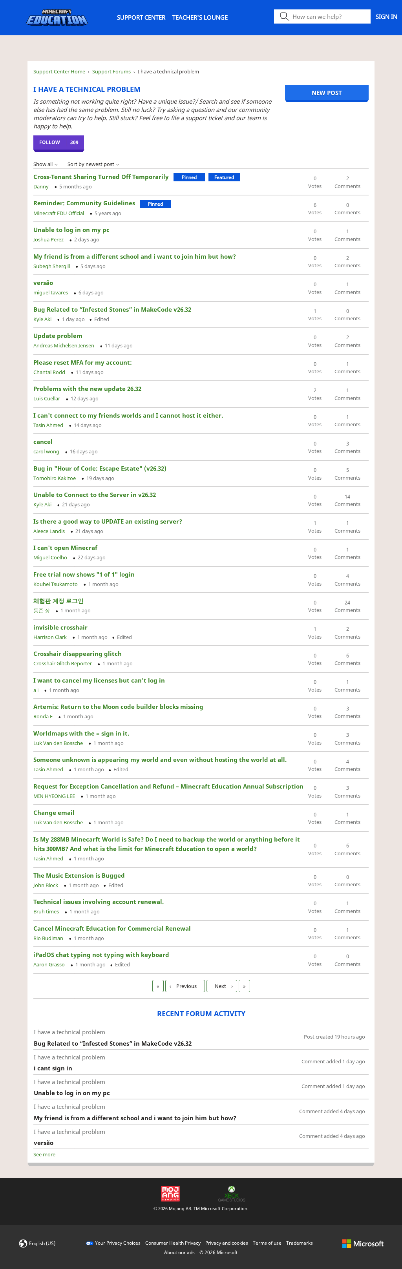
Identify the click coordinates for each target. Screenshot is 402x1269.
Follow (49, 142)
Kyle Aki (43, 319)
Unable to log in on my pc (71, 230)
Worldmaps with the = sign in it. (81, 733)
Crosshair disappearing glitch (77, 653)
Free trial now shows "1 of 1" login (84, 574)
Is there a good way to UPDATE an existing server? (107, 521)
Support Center (141, 17)
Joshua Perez (49, 239)
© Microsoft (218, 1252)
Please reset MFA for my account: (82, 362)
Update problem (57, 336)
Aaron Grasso (49, 964)
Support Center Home (59, 71)
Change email (54, 812)
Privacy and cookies (226, 1243)
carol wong (46, 451)
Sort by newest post (91, 164)
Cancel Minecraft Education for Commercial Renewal (112, 928)
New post (327, 93)
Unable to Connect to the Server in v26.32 (94, 494)
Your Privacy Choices (118, 1243)
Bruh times (46, 911)
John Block (46, 885)
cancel (43, 442)
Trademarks (299, 1243)
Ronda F (43, 716)
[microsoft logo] (363, 1243)
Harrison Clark (50, 637)
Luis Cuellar (47, 398)
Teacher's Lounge (200, 17)
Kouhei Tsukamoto (56, 584)
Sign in (386, 16)
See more (44, 1154)
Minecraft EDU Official (59, 213)
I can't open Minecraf (65, 547)
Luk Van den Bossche (58, 743)
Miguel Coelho (50, 557)
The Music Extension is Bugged (79, 875)
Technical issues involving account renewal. (98, 902)
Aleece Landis (49, 531)
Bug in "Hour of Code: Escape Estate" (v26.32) (99, 468)
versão (43, 283)
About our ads (179, 1252)
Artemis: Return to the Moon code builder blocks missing (118, 706)
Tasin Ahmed (48, 425)
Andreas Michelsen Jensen (64, 345)
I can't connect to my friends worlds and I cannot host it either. (128, 415)
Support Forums (111, 71)
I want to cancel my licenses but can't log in (99, 680)
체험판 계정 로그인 (58, 600)
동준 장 (42, 610)
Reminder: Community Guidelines (84, 203)
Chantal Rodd (49, 372)
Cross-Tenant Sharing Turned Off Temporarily (101, 177)
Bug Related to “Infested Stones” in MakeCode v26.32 (112, 309)
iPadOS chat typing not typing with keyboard (101, 955)
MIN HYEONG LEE (54, 796)
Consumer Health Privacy (173, 1243)
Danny (41, 186)
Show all (43, 164)
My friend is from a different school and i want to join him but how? (134, 256)
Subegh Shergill (52, 266)
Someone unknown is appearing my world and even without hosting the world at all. (160, 759)
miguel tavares (51, 292)
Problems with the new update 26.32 (87, 389)
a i (36, 690)
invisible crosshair (60, 627)
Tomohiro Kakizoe (55, 478)
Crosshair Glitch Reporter (63, 663)
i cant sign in (53, 1068)
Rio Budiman (48, 938)
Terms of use (267, 1243)
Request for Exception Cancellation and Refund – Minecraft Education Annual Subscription (168, 786)
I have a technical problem (69, 1032)
